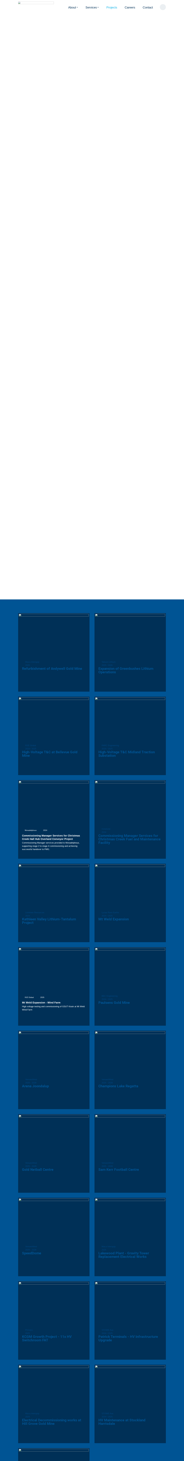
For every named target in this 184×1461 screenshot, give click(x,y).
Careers (130, 7)
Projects (111, 7)
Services (91, 7)
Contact (148, 7)
